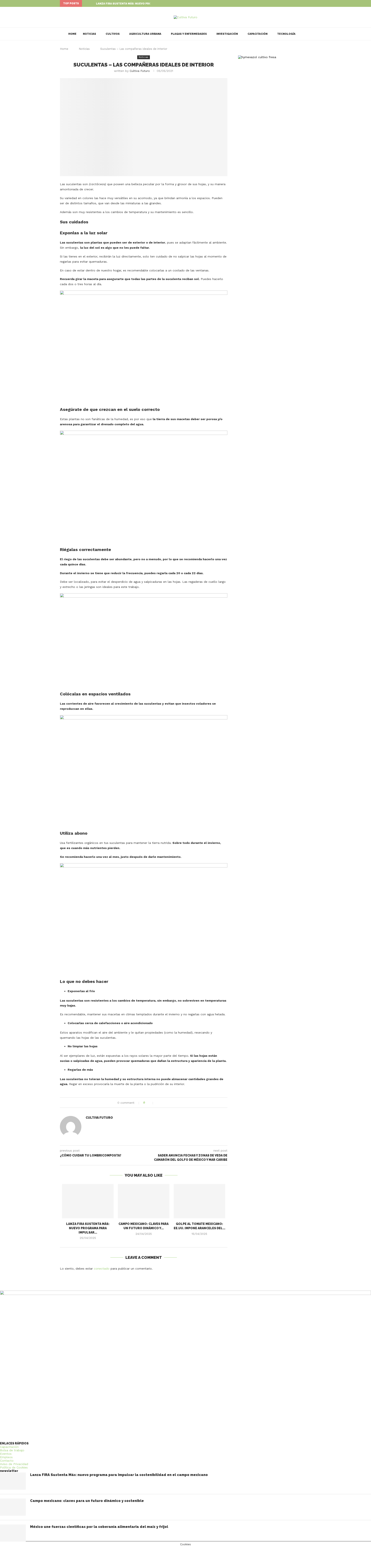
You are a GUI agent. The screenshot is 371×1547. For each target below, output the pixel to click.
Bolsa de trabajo (12, 1450)
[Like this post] (150, 1102)
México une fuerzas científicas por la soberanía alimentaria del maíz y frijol (99, 1527)
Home (72, 33)
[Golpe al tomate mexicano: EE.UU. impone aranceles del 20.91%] (199, 1201)
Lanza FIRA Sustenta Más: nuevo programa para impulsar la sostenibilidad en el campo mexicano (119, 1475)
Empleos (6, 1457)
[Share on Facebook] (158, 1102)
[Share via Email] (172, 1102)
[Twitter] (305, 3)
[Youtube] (310, 3)
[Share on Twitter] (163, 1102)
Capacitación (258, 33)
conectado (101, 1268)
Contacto (7, 1460)
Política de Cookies (14, 1467)
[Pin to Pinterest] (167, 1102)
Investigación (227, 33)
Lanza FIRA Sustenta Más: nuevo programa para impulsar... (141, 3)
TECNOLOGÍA (286, 33)
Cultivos (113, 33)
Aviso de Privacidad (14, 1464)
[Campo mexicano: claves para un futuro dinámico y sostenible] (143, 1201)
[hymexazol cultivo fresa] (257, 57)
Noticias (89, 33)
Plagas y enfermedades (189, 33)
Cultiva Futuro (140, 71)
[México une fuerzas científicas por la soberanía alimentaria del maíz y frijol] (13, 1533)
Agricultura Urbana (145, 33)
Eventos (6, 1453)
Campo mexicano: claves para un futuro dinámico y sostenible (87, 1501)
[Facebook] (300, 3)
